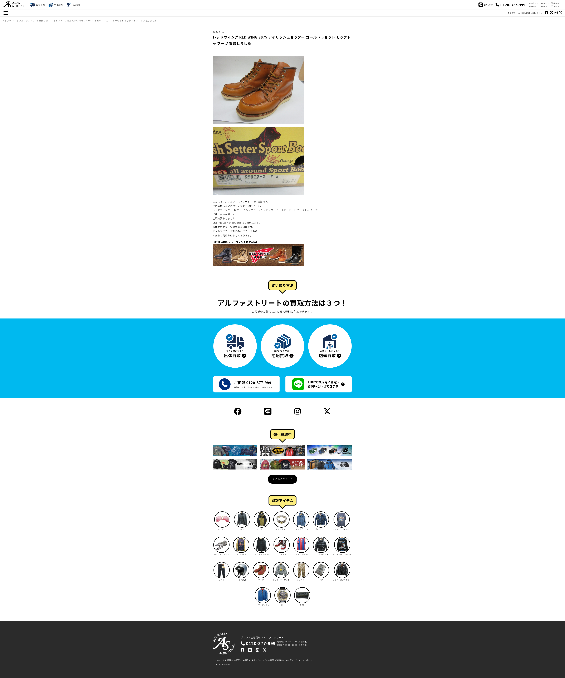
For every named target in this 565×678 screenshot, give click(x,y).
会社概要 (290, 660)
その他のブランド (282, 479)
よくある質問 (524, 13)
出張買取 (229, 660)
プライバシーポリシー (304, 660)
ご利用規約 (280, 660)
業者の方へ (512, 13)
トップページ (218, 660)
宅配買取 (238, 660)
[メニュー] (5, 13)
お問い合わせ (536, 13)
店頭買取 (247, 660)
